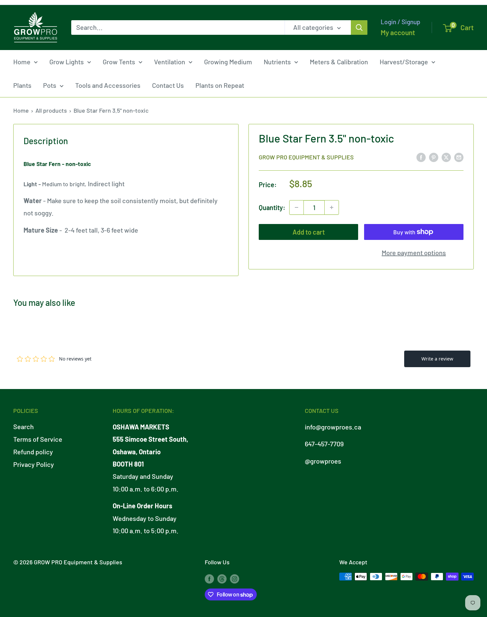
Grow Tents (119, 62)
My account (398, 32)
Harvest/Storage (404, 62)
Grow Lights (66, 62)
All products (51, 110)
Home (21, 62)
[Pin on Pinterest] (433, 156)
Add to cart (309, 232)
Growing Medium (228, 62)
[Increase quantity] (332, 207)
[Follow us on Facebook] (209, 578)
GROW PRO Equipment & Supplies (306, 157)
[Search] (359, 27)
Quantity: (272, 207)
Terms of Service (37, 439)
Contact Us (168, 85)
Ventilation (169, 62)
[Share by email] (458, 156)
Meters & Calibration (339, 62)
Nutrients (277, 62)
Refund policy (33, 452)
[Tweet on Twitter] (446, 156)
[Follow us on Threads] (222, 578)
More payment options (414, 252)
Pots (49, 85)
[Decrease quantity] (296, 207)
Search (23, 426)
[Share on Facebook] (421, 156)
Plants (22, 85)
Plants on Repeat (219, 85)
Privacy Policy (33, 464)
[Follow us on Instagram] (234, 578)
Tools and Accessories (107, 85)
